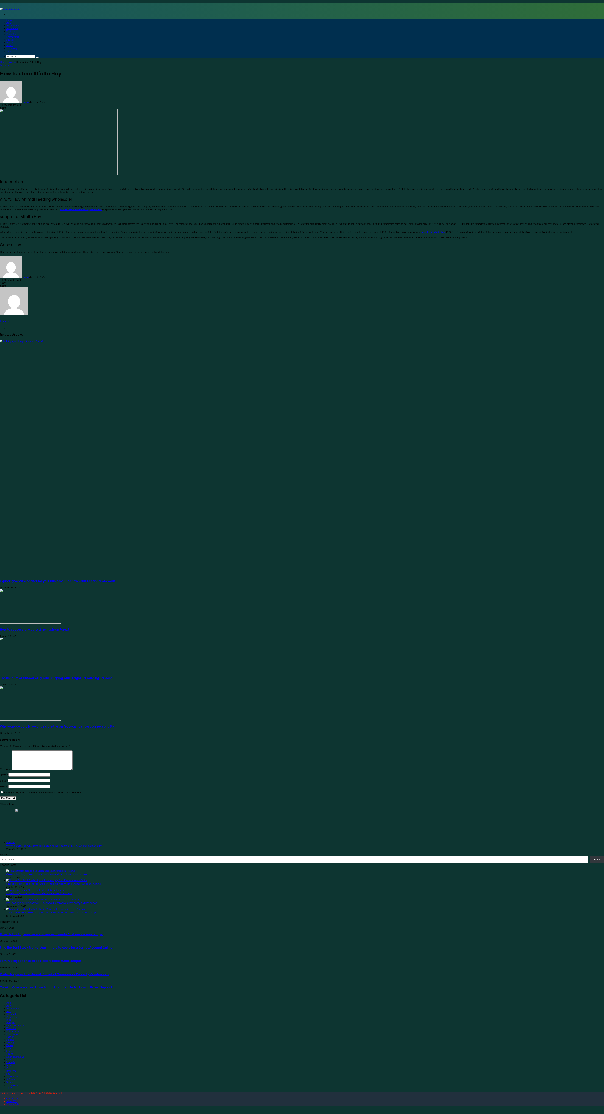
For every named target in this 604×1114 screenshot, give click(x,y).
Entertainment (13, 37)
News (9, 1065)
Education (11, 34)
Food (8, 1048)
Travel (9, 51)
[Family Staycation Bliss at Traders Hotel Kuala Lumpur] (35, 890)
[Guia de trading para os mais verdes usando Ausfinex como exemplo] (41, 870)
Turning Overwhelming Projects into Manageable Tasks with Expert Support (53, 912)
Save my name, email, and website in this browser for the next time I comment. (43, 792)
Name (4, 774)
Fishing (10, 1042)
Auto (8, 1011)
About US (11, 1101)
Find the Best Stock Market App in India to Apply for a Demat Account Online (53, 884)
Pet (7, 1068)
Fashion (10, 39)
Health (9, 42)
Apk (8, 22)
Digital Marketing (15, 1025)
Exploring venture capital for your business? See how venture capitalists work (57, 581)
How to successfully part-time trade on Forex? (34, 629)
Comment (6, 769)
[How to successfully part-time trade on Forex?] (30, 622)
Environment (12, 1034)
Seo (8, 1073)
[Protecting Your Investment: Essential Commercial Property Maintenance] (43, 899)
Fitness (9, 1045)
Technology (12, 48)
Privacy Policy (13, 1104)
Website (4, 786)
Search (3, 854)
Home (9, 20)
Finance (10, 1039)
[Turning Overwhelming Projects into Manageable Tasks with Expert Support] (45, 909)
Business (10, 31)
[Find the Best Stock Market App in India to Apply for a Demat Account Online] (46, 880)
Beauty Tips (12, 1017)
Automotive (12, 28)
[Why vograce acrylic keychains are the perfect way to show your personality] (30, 719)
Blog (8, 1020)
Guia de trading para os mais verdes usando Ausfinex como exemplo (48, 874)
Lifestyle (10, 1062)
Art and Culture (14, 25)
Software (10, 1079)
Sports (9, 45)
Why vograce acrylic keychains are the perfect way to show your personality (57, 726)
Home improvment (15, 1056)
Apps (9, 1005)
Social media (12, 1076)
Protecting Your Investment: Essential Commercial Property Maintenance (51, 903)
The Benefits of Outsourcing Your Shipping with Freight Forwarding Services (56, 678)
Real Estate (11, 1070)
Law (8, 1059)
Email (4, 780)
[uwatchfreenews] (9, 9)
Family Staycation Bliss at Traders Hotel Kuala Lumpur (39, 893)
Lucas (26, 102)
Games (9, 1051)
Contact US (12, 1098)
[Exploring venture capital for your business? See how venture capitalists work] (236, 341)
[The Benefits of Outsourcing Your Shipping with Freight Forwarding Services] (30, 671)
